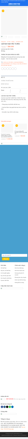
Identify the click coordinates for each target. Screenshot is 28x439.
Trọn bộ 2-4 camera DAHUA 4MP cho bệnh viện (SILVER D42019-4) (6, 135)
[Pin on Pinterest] (13, 68)
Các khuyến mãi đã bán (6, 278)
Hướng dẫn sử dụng (19, 282)
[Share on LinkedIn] (15, 68)
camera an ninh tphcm (8, 62)
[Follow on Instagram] (4, 407)
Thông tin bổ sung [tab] (7, 80)
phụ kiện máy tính (7, 65)
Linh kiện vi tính (19, 41)
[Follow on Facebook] (2, 407)
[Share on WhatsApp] (2, 68)
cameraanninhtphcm (18, 62)
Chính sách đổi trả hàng (20, 279)
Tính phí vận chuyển (11, 58)
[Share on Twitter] (7, 68)
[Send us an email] (7, 407)
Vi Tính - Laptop (10, 41)
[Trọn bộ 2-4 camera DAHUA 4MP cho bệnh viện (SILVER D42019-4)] (7, 128)
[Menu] (2, 4)
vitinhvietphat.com (18, 433)
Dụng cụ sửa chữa (17, 63)
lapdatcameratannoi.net (7, 435)
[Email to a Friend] (10, 68)
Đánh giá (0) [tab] (5, 84)
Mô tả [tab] (3, 77)
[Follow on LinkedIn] (12, 407)
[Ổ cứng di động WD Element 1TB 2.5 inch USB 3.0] (21, 127)
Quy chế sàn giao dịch (6, 275)
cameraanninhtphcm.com (7, 63)
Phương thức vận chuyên (20, 277)
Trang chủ (3, 41)
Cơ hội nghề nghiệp (5, 273)
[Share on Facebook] (5, 68)
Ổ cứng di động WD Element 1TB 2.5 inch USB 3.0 (21, 132)
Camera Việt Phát (5, 280)
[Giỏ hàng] (26, 4)
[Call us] (10, 407)
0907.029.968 (9, 399)
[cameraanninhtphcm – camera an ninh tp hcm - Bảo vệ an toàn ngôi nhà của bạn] (14, 4)
